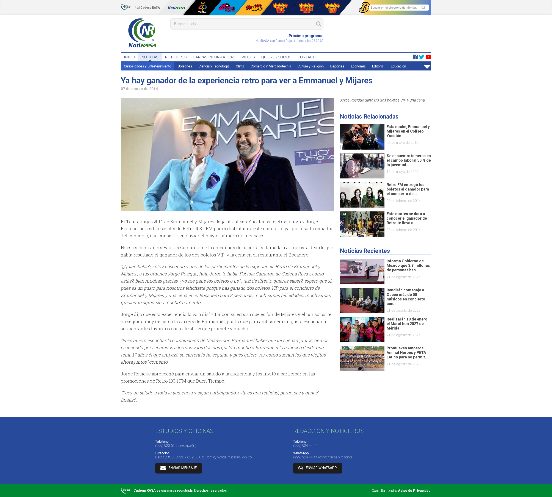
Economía (358, 66)
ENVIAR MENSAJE (182, 468)
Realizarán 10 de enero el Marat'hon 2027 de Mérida (407, 323)
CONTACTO (307, 57)
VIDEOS (248, 57)
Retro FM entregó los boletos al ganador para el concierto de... (408, 189)
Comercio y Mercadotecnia (271, 66)
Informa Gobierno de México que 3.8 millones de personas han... (408, 265)
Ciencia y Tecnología (214, 66)
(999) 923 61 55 (167, 446)
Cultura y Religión (311, 66)
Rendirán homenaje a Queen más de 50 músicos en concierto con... (406, 297)
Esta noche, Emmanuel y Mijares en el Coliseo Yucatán (408, 131)
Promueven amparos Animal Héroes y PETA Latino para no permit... (407, 352)
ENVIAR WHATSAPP (321, 468)
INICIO (129, 57)
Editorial (378, 66)
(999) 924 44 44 (305, 446)
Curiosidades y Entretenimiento (147, 66)
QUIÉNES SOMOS (276, 57)
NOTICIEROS (176, 57)
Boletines (185, 66)
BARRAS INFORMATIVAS (214, 57)
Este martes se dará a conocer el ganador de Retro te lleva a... (407, 218)
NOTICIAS (149, 57)
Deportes (337, 66)
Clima (240, 66)
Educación (398, 66)
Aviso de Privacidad (414, 491)
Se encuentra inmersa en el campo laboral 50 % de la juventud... (409, 160)
